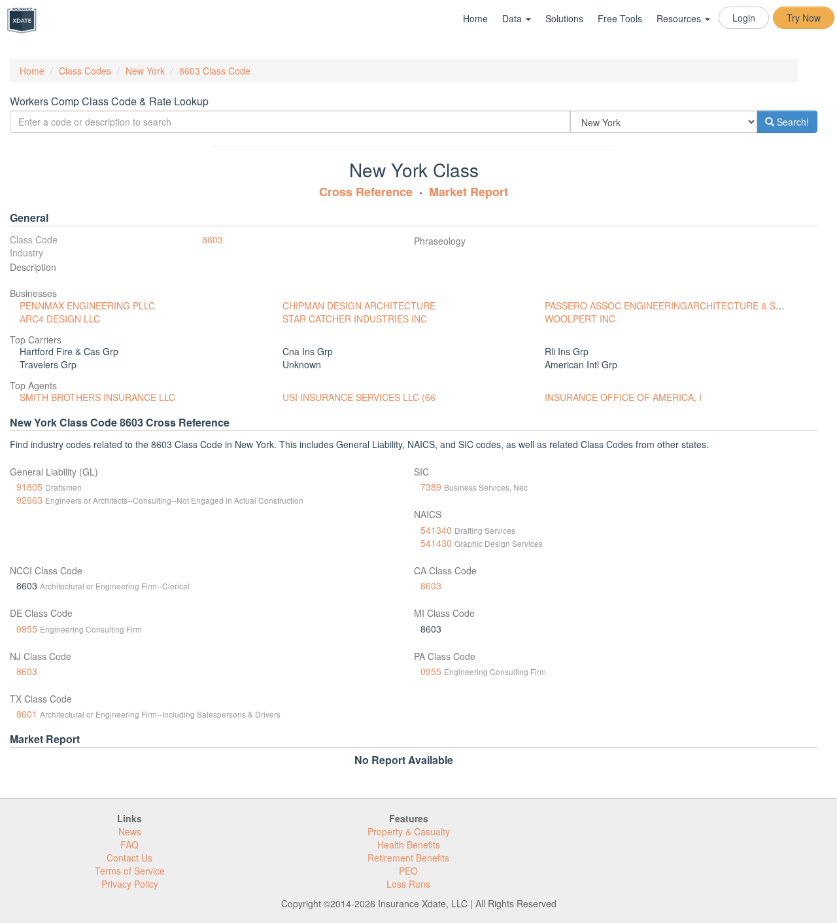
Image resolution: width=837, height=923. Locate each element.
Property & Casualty (408, 831)
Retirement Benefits (408, 857)
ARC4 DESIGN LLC (60, 318)
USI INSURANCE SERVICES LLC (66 (359, 397)
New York (145, 70)
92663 (29, 499)
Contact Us (129, 857)
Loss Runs (408, 883)
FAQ (129, 844)
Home (475, 18)
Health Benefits (408, 844)
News (129, 831)
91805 (29, 486)
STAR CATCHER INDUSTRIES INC (354, 318)
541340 (436, 529)
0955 (26, 628)
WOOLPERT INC (580, 318)
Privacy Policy (129, 883)
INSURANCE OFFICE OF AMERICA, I (623, 397)
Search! (791, 121)
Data (513, 18)
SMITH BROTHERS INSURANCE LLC (97, 397)
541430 (436, 542)
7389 (430, 486)
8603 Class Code (214, 70)
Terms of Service (130, 870)
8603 (212, 239)
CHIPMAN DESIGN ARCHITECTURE (359, 305)
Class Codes (85, 70)
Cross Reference (366, 191)
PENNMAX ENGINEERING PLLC (87, 305)
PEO (408, 870)
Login (743, 17)
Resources (680, 18)
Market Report (468, 191)
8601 (26, 713)
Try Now (804, 17)
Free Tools (620, 18)
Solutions (564, 18)
